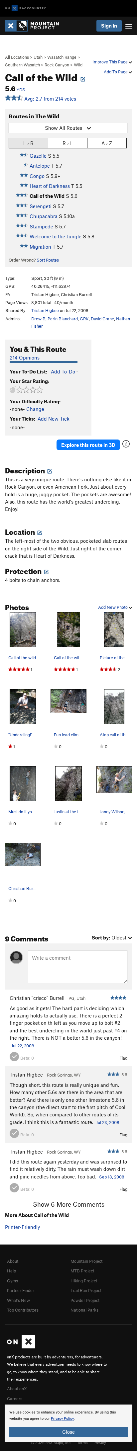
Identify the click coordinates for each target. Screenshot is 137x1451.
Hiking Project (83, 1280)
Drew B (38, 318)
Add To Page (116, 71)
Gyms (12, 1280)
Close (68, 1432)
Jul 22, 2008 (22, 1045)
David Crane (102, 318)
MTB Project (82, 1270)
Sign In (109, 26)
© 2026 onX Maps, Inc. (51, 1442)
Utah (38, 57)
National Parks (84, 1310)
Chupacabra (44, 216)
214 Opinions (25, 358)
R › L (68, 143)
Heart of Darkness (50, 186)
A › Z (106, 143)
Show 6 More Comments (68, 1204)
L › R (28, 143)
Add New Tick (53, 419)
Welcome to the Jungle (55, 236)
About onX (17, 1388)
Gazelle (38, 156)
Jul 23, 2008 (107, 1122)
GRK (84, 318)
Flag (123, 1058)
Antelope (40, 166)
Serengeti (41, 206)
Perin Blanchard (63, 318)
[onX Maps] (21, 1346)
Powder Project (84, 1300)
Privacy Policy (62, 1418)
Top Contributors (23, 1310)
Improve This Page (110, 61)
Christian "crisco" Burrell (37, 998)
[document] (68, 1423)
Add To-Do (63, 371)
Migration (40, 247)
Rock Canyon (57, 64)
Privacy (99, 1442)
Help (11, 1270)
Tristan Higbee (45, 310)
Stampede (41, 226)
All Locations (17, 57)
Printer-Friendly (22, 1227)
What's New (18, 1300)
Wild (78, 64)
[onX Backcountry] (25, 8)
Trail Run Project (85, 1290)
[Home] (35, 26)
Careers (14, 1398)
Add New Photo (113, 607)
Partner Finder (20, 1290)
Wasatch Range (61, 57)
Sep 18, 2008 (111, 1176)
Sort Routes (48, 260)
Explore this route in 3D (88, 445)
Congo (37, 176)
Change (35, 409)
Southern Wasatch (22, 64)
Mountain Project (86, 1261)
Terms (82, 1442)
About (12, 1261)
